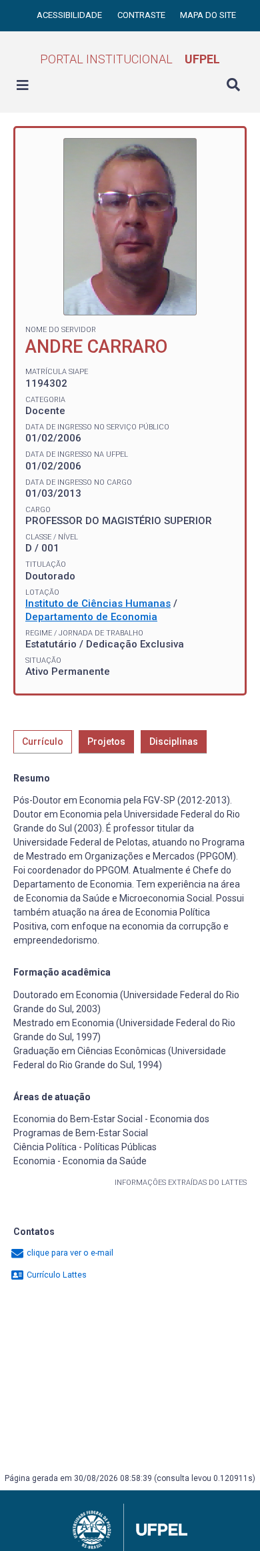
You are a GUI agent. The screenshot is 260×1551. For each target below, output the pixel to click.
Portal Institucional (130, 59)
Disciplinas (173, 741)
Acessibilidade (70, 15)
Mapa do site (208, 15)
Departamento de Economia (91, 617)
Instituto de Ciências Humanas (98, 603)
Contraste (142, 15)
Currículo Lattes (56, 1275)
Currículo (42, 741)
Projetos (106, 741)
